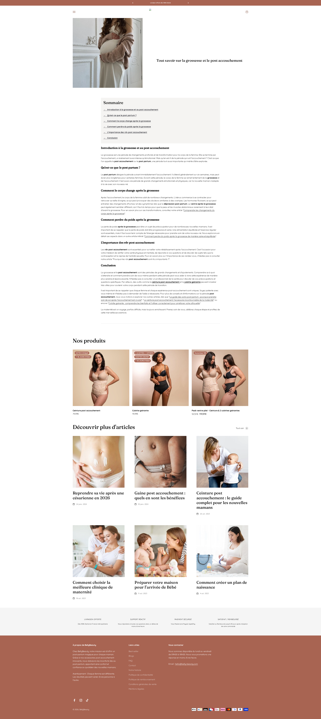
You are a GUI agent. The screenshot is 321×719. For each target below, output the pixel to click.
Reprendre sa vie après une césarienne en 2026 (98, 495)
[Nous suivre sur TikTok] (87, 700)
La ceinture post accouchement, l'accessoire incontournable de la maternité (178, 300)
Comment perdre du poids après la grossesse (127, 126)
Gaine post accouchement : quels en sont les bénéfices (160, 495)
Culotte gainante (140, 410)
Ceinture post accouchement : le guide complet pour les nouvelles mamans (221, 500)
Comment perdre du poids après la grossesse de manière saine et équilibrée (180, 236)
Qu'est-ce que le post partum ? (119, 115)
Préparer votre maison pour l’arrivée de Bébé (156, 585)
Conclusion (110, 138)
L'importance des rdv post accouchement (125, 132)
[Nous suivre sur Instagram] (81, 700)
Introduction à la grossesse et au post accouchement (130, 109)
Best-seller (133, 651)
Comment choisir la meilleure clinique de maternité (93, 587)
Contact (132, 665)
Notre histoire (135, 670)
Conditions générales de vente (142, 684)
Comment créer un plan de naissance (221, 585)
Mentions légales (136, 689)
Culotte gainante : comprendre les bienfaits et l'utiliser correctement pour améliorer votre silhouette (154, 303)
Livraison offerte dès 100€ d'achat (160, 3)
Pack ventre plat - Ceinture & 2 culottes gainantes (216, 410)
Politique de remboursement (142, 679)
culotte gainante (192, 282)
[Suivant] (188, 3)
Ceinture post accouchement (86, 410)
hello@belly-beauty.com (186, 664)
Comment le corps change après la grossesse (127, 121)
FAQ (130, 660)
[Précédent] (132, 3)
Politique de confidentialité (141, 675)
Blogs (131, 656)
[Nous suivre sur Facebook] (74, 700)
